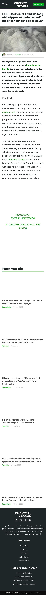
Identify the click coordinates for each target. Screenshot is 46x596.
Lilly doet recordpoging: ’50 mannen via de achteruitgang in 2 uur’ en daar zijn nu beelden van (21, 381)
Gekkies (18, 55)
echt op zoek (8, 112)
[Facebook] (16, 520)
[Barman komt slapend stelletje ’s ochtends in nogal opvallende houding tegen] (23, 285)
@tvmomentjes (23, 215)
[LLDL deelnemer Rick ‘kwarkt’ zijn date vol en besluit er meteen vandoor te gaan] (23, 324)
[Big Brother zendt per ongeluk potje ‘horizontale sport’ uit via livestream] (23, 405)
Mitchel (9, 55)
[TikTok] (25, 520)
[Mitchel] (4, 54)
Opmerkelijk (6, 307)
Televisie (5, 346)
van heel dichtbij (17, 159)
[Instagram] (20, 520)
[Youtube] (29, 520)
